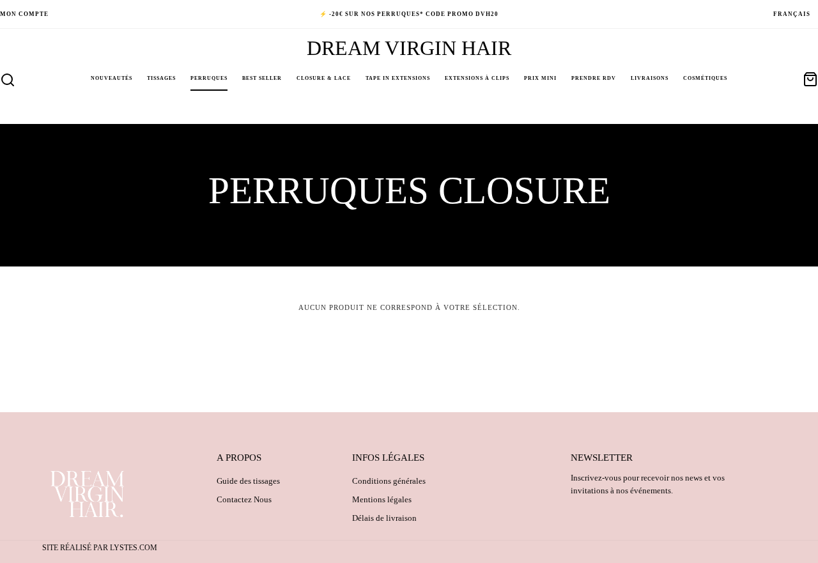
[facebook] (735, 14)
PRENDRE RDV (593, 78)
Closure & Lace (324, 78)
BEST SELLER (262, 78)
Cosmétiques (705, 78)
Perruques (209, 78)
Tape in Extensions (398, 78)
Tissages (161, 78)
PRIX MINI (540, 78)
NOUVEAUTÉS (111, 78)
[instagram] (751, 14)
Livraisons (649, 78)
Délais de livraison (384, 518)
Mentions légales (382, 499)
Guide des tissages (248, 481)
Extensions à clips (477, 78)
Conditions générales (389, 481)
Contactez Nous (244, 499)
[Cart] (810, 79)
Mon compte (24, 14)
